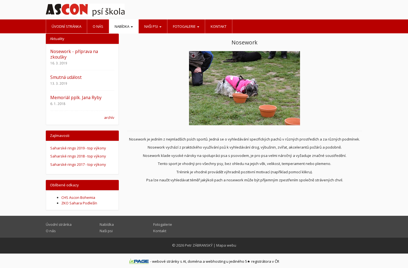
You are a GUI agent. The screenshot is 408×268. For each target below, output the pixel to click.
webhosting (215, 261)
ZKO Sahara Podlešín (79, 203)
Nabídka (122, 26)
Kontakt (218, 26)
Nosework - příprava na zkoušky (74, 54)
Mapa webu (226, 245)
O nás (98, 26)
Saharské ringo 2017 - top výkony (78, 164)
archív (109, 117)
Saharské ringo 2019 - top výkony (78, 148)
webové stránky (165, 261)
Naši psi (151, 26)
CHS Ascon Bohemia (78, 197)
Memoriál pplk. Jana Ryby (76, 97)
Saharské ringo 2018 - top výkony (78, 156)
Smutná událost (66, 77)
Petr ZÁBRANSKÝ (199, 245)
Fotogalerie (185, 26)
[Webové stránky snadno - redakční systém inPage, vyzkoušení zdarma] (139, 261)
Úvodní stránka (66, 26)
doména (195, 261)
